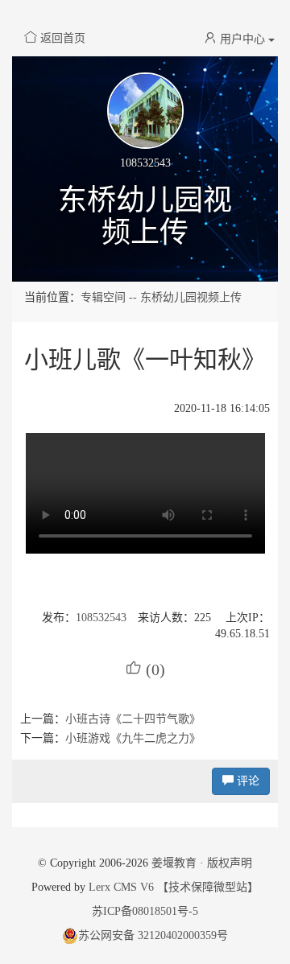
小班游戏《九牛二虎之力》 (133, 738)
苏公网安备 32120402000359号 (153, 935)
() (145, 669)
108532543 (101, 618)
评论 (246, 781)
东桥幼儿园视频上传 (145, 216)
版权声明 (229, 863)
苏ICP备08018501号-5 (145, 911)
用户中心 (242, 39)
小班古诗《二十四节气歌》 (133, 719)
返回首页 (62, 38)
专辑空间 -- (110, 297)
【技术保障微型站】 (208, 887)
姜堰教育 (174, 863)
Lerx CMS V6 (121, 887)
